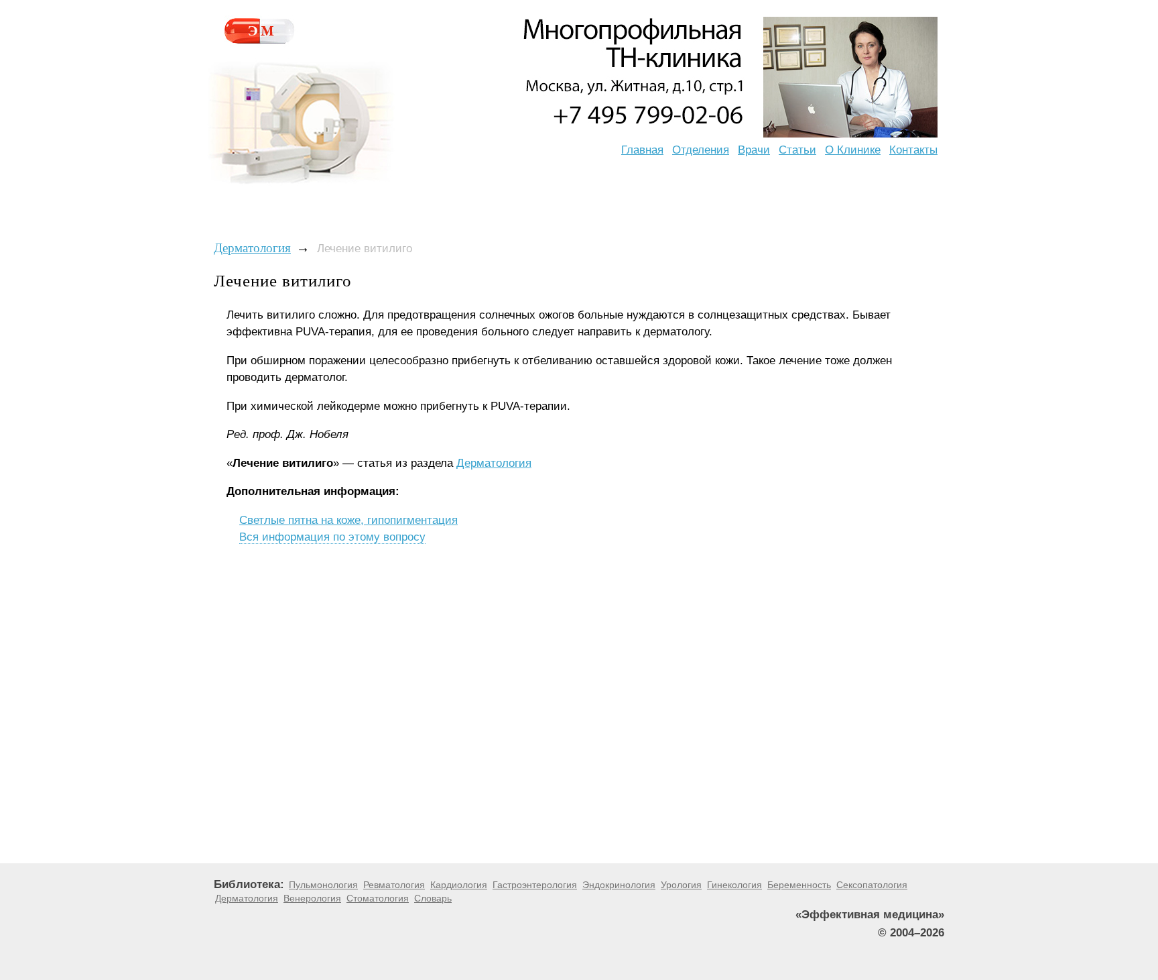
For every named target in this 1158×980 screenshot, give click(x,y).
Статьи (797, 150)
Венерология (312, 898)
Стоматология (377, 898)
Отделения (700, 150)
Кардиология (458, 884)
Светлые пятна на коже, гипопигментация (348, 520)
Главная (642, 150)
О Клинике (853, 150)
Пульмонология (323, 884)
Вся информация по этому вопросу (332, 537)
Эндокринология (618, 884)
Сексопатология (871, 884)
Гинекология (734, 884)
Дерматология (252, 248)
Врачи (754, 150)
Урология (681, 884)
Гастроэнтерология (535, 884)
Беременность (799, 884)
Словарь (433, 898)
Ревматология (394, 884)
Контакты (913, 150)
